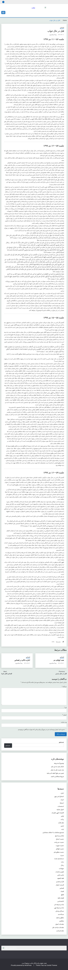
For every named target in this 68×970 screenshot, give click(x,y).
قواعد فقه (61, 898)
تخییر (62, 826)
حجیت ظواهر (60, 849)
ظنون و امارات (60, 872)
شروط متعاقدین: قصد (57, 776)
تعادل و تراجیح (59, 836)
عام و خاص (60, 875)
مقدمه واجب (60, 931)
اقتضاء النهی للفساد (58, 813)
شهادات (61, 868)
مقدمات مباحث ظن (58, 927)
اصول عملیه (60, 809)
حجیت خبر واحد (59, 842)
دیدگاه (64, 686)
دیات (62, 862)
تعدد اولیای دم (59, 660)
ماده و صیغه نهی (59, 908)
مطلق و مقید (60, 917)
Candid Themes (52, 965)
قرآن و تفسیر (60, 881)
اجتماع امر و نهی (59, 796)
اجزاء (62, 800)
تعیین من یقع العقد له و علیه (55, 773)
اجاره (62, 793)
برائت (62, 819)
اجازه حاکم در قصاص (22, 660)
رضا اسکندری (53, 34)
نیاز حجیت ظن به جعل (57, 770)
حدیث (62, 855)
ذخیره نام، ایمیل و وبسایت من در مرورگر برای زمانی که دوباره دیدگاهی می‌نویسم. (41, 729)
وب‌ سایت (64, 722)
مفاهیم (61, 921)
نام (65, 707)
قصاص (62, 27)
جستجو (61, 742)
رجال (62, 865)
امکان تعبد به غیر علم (57, 766)
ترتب (62, 829)
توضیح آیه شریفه (59, 763)
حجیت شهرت (60, 845)
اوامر (62, 816)
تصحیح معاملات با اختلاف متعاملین (53, 832)
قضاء (62, 891)
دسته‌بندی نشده (59, 858)
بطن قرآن (61, 822)
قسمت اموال (60, 885)
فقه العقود (60, 878)
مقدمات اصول (59, 924)
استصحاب (61, 806)
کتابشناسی (60, 901)
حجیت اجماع (60, 839)
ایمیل (64, 715)
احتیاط (62, 803)
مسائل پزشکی (60, 911)
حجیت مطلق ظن (59, 852)
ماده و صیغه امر (59, 904)
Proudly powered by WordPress (21, 965)
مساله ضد (61, 914)
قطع (62, 895)
